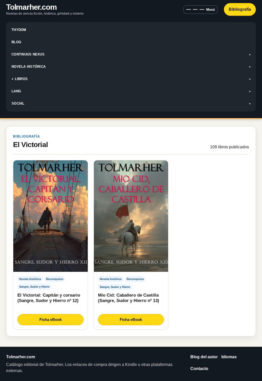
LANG (16, 91)
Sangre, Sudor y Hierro (34, 286)
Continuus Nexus (28, 54)
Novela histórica (29, 67)
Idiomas (229, 357)
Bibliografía (240, 9)
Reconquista (54, 279)
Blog (16, 42)
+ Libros (20, 79)
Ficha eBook (50, 319)
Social (18, 103)
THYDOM (19, 30)
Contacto (199, 368)
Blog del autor (204, 357)
